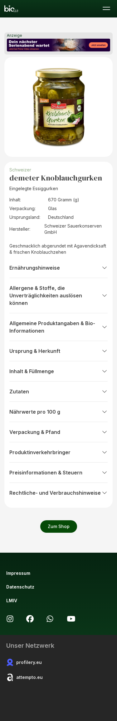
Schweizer (20, 169)
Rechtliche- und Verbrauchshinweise (55, 493)
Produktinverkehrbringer (40, 452)
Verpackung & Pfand (34, 432)
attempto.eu (29, 677)
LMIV (11, 600)
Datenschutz (20, 586)
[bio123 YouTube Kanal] (71, 618)
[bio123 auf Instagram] (10, 618)
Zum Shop (59, 526)
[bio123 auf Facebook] (30, 618)
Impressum (18, 573)
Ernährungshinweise (34, 268)
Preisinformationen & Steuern (45, 472)
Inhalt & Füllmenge (31, 371)
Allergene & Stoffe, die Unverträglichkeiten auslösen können (45, 295)
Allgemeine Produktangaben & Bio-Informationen (52, 327)
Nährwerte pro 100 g (34, 412)
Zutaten (19, 391)
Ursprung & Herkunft (34, 351)
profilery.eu (29, 662)
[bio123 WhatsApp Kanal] (50, 618)
